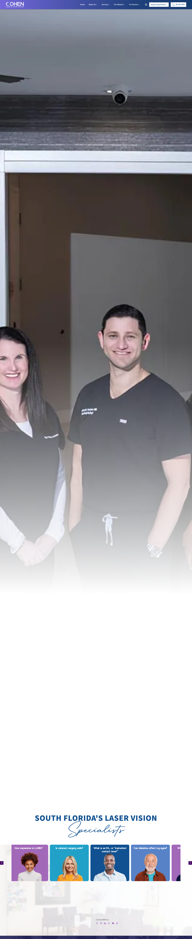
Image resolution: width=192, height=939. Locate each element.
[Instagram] (101, 923)
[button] (178, 4)
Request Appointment (158, 4)
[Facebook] (97, 923)
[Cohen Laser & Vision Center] (15, 4)
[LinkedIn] (105, 923)
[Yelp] (109, 923)
